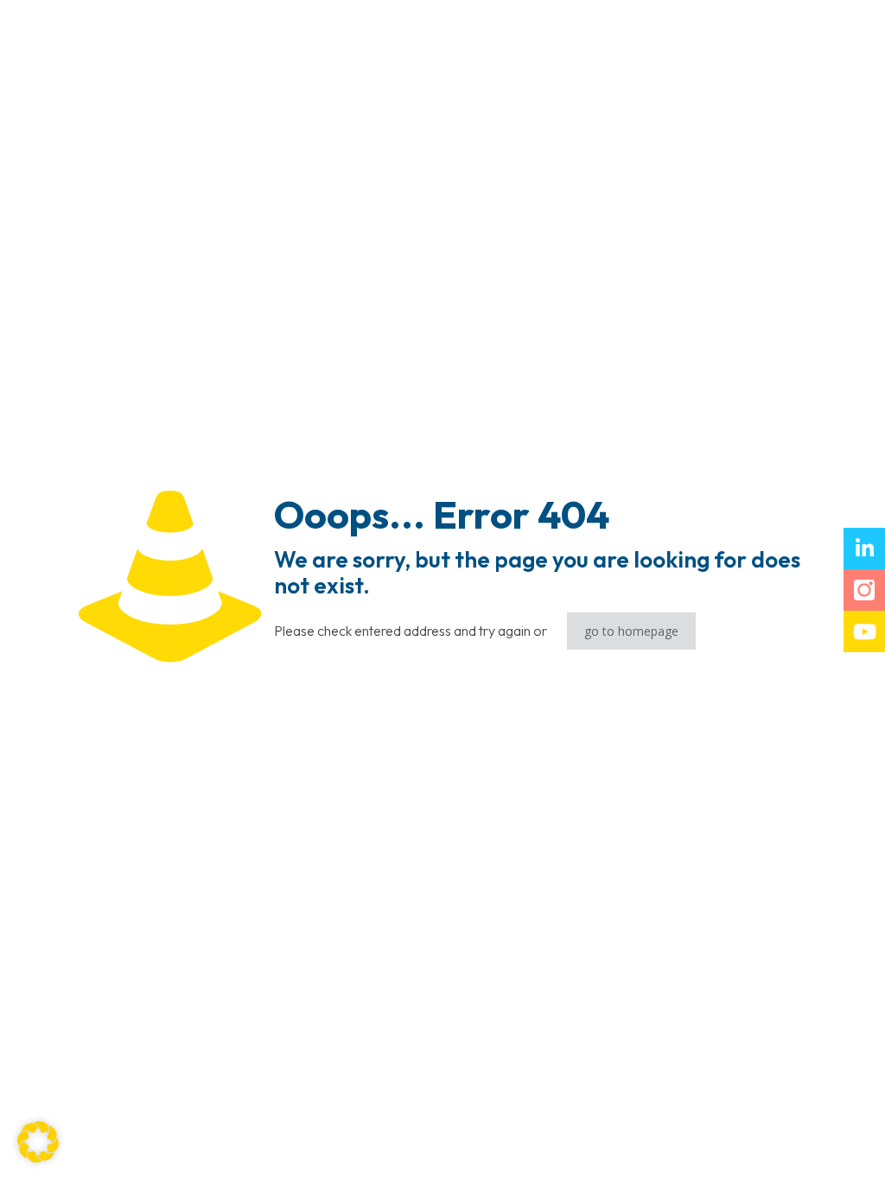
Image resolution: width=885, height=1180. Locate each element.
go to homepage (631, 631)
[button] (38, 1142)
